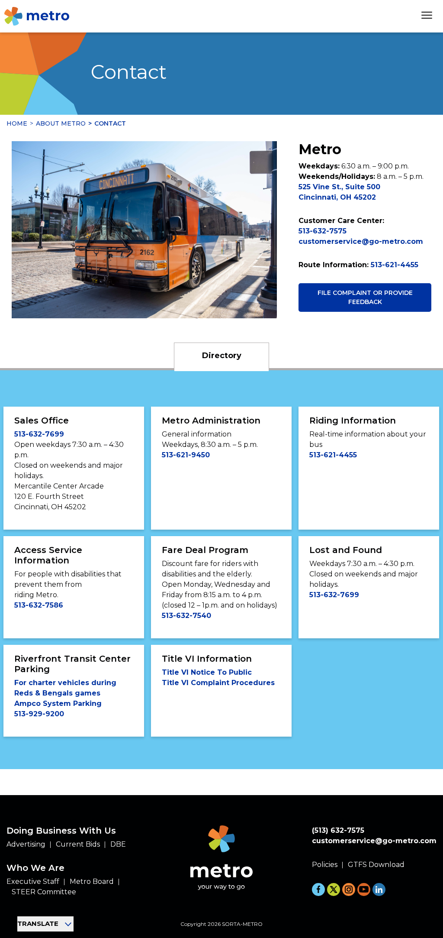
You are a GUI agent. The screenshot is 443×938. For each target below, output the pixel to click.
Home (16, 123)
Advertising (25, 844)
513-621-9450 (186, 455)
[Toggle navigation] (427, 16)
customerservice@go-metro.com (361, 241)
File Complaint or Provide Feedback (365, 297)
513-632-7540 (186, 615)
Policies (324, 864)
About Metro (61, 123)
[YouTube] (363, 889)
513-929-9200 (39, 714)
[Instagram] (348, 889)
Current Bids (78, 844)
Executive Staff (32, 881)
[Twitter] (333, 889)
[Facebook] (318, 889)
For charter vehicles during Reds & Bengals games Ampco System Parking (65, 693)
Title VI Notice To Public (207, 672)
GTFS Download (376, 864)
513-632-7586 (38, 605)
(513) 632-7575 (338, 830)
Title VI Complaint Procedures (218, 683)
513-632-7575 (323, 231)
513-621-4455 (394, 265)
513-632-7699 (39, 434)
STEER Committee (44, 892)
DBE (118, 844)
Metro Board (92, 881)
